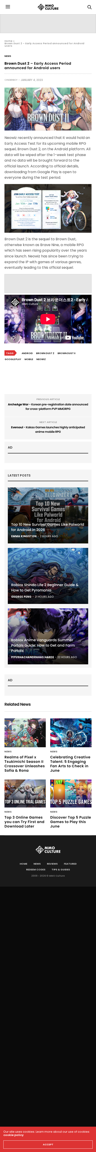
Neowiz (41, 359)
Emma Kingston (24, 536)
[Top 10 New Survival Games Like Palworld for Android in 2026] (48, 515)
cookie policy (13, 1135)
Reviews (52, 864)
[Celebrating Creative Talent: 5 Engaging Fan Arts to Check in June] (71, 732)
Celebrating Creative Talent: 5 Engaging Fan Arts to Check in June (70, 764)
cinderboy (10, 80)
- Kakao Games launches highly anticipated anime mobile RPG (48, 429)
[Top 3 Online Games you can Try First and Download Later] (25, 793)
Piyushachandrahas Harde (32, 657)
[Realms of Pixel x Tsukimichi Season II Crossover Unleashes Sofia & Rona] (25, 732)
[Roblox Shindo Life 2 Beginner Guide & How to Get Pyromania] (48, 576)
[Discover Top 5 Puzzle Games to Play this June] (71, 793)
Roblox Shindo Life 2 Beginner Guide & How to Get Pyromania (45, 587)
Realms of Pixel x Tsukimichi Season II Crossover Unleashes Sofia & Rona (24, 764)
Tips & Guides (61, 869)
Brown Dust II (66, 353)
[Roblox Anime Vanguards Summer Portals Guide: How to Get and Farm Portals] (48, 636)
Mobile (29, 359)
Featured (70, 864)
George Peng (21, 597)
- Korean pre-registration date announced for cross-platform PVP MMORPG (48, 406)
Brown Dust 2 (45, 353)
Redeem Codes (35, 869)
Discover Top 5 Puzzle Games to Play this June (70, 822)
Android (27, 353)
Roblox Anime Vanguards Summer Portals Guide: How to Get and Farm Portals (43, 645)
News (7, 56)
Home (8, 41)
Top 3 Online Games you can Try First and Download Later (24, 822)
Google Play (13, 359)
